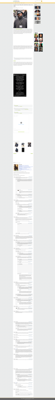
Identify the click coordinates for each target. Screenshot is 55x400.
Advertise (41, 0)
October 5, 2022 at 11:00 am (31, 348)
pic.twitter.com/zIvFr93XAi (26, 109)
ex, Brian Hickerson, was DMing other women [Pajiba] (26, 166)
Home (21, 398)
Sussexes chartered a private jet (37, 9)
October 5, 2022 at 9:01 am (30, 286)
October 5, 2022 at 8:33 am (31, 235)
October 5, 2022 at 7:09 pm (30, 208)
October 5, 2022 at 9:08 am (31, 334)
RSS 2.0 (24, 171)
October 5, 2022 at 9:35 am (30, 301)
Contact (37, 0)
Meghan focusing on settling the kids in (38, 5)
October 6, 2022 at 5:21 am (30, 378)
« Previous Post (14, 153)
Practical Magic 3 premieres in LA (37, 16)
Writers (39, 0)
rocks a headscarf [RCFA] (23, 168)
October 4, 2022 (21, 106)
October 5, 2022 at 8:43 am (31, 297)
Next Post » (32, 153)
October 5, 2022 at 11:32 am (30, 223)
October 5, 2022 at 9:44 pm (30, 341)
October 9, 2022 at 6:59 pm (30, 210)
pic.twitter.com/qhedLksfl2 (16, 105)
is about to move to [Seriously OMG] (24, 167)
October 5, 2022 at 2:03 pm (30, 261)
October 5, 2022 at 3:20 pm (31, 382)
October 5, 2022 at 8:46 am (30, 284)
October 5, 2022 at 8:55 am (31, 321)
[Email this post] (17, 9)
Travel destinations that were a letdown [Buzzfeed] (23, 165)
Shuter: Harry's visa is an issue (37, 20)
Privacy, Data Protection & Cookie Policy (28, 398)
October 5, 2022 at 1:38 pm (31, 368)
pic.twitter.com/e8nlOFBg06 (16, 112)
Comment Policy (23, 398)
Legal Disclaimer (32, 398)
